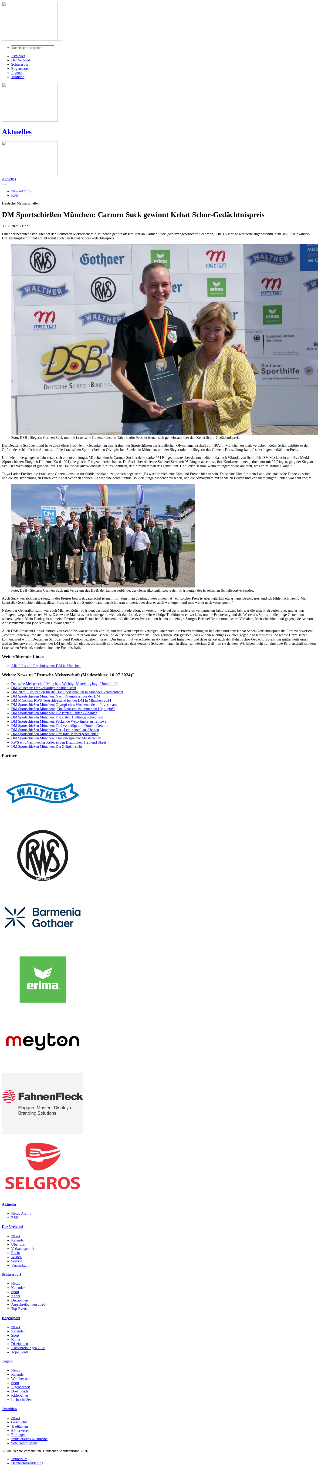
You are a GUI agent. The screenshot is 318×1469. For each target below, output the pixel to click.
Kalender (18, 1240)
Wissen (16, 1257)
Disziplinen (19, 1300)
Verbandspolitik (22, 1249)
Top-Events (19, 1309)
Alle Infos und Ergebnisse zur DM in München (46, 666)
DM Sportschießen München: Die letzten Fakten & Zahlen (54, 713)
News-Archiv (21, 1213)
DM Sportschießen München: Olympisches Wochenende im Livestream (64, 705)
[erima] (42, 1009)
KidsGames (19, 1395)
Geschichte (19, 1422)
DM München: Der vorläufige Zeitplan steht (43, 688)
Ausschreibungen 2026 (28, 1304)
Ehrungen (18, 1435)
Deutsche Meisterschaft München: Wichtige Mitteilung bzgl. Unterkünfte (64, 684)
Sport (15, 1292)
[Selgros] (42, 1195)
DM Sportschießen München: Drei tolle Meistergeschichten (54, 734)
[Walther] (42, 823)
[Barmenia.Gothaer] (42, 947)
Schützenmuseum (24, 1443)
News (15, 1236)
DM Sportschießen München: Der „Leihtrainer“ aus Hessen (55, 730)
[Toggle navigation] (59, 40)
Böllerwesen (20, 1430)
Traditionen (19, 1426)
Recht (15, 1253)
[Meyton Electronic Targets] (42, 1071)
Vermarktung (20, 1265)
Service (16, 1261)
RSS (14, 1218)
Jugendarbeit (20, 1387)
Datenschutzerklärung (27, 1463)
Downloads (19, 1391)
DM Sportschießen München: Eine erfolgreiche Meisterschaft (56, 738)
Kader (15, 1296)
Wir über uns (20, 1379)
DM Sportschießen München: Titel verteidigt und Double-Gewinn (59, 726)
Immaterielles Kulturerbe (29, 1439)
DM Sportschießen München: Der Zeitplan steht (46, 746)
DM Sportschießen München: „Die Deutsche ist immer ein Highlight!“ (63, 709)
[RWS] (42, 885)
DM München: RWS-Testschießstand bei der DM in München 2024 (61, 700)
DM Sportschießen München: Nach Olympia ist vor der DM (55, 696)
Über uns (18, 1244)
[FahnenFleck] (42, 1133)
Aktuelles (17, 131)
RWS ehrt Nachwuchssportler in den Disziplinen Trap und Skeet (58, 742)
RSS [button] (14, 195)
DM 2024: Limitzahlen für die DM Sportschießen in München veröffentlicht (67, 692)
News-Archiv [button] (21, 191)
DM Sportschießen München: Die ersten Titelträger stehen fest (57, 717)
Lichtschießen (21, 1400)
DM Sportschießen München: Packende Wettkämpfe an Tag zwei (59, 721)
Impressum (19, 1459)
